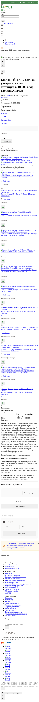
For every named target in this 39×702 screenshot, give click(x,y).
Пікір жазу (6, 181)
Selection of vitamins (11, 591)
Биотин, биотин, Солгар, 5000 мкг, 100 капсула (17, 252)
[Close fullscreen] (3, 71)
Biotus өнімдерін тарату (13, 578)
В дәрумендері (10, 44)
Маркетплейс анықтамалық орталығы (18, 584)
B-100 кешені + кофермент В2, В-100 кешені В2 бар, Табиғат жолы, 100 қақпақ (18, 350)
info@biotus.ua (9, 566)
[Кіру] (2, 26)
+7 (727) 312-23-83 (7, 23)
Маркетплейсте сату (12, 582)
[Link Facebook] (6, 634)
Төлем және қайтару (12, 603)
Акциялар (8, 598)
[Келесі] (3, 64)
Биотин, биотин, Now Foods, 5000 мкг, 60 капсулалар (19, 215)
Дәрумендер (9, 42)
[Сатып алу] (3, 206)
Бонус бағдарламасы (12, 607)
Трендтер (8, 593)
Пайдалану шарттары (12, 589)
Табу (3, 21)
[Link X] (14, 634)
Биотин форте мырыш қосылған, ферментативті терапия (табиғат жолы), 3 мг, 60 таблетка (17, 371)
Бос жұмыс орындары (12, 575)
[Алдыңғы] (3, 61)
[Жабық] (3, 688)
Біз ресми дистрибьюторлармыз (15, 577)
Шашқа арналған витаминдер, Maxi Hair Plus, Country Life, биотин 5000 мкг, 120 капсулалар (19, 270)
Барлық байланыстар (12, 568)
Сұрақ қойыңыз (19, 506)
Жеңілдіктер (9, 599)
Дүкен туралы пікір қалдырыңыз (16, 614)
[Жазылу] (7, 627)
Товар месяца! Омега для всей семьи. (19, 158)
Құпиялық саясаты (11, 587)
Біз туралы (8, 573)
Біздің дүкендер (10, 615)
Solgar (8, 95)
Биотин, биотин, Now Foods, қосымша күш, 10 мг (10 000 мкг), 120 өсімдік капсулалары (19, 234)
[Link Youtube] (11, 634)
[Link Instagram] (9, 634)
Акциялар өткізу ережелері (14, 586)
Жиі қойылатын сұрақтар (13, 612)
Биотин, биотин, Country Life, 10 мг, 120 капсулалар (18, 329)
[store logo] (6, 8)
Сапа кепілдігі (9, 610)
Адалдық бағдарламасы (13, 605)
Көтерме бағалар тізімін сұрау (15, 580)
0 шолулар (4, 97)
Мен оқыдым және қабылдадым (11, 693)
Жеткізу (7, 601)
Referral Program (10, 608)
